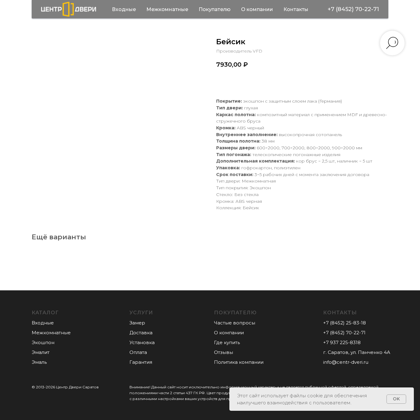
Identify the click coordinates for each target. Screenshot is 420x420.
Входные (124, 9)
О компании (257, 9)
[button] (137, 322)
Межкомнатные (167, 9)
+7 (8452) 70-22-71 (353, 9)
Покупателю (215, 9)
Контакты (295, 9)
